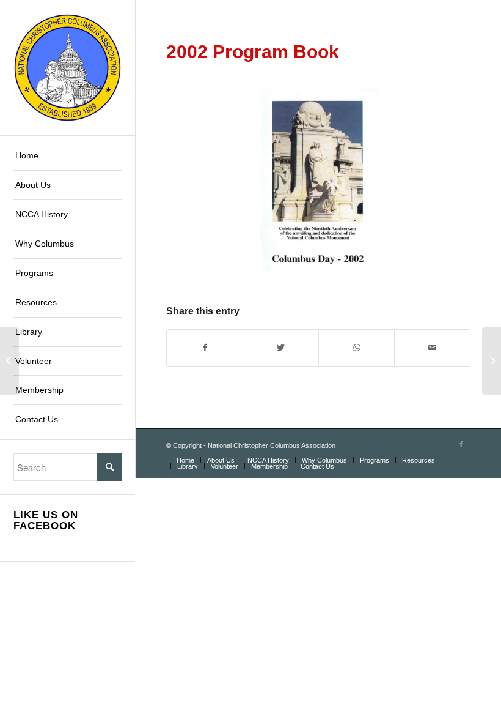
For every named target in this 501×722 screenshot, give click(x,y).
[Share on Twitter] (280, 348)
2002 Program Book (252, 52)
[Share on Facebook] (205, 348)
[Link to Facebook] (461, 444)
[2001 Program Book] (9, 361)
